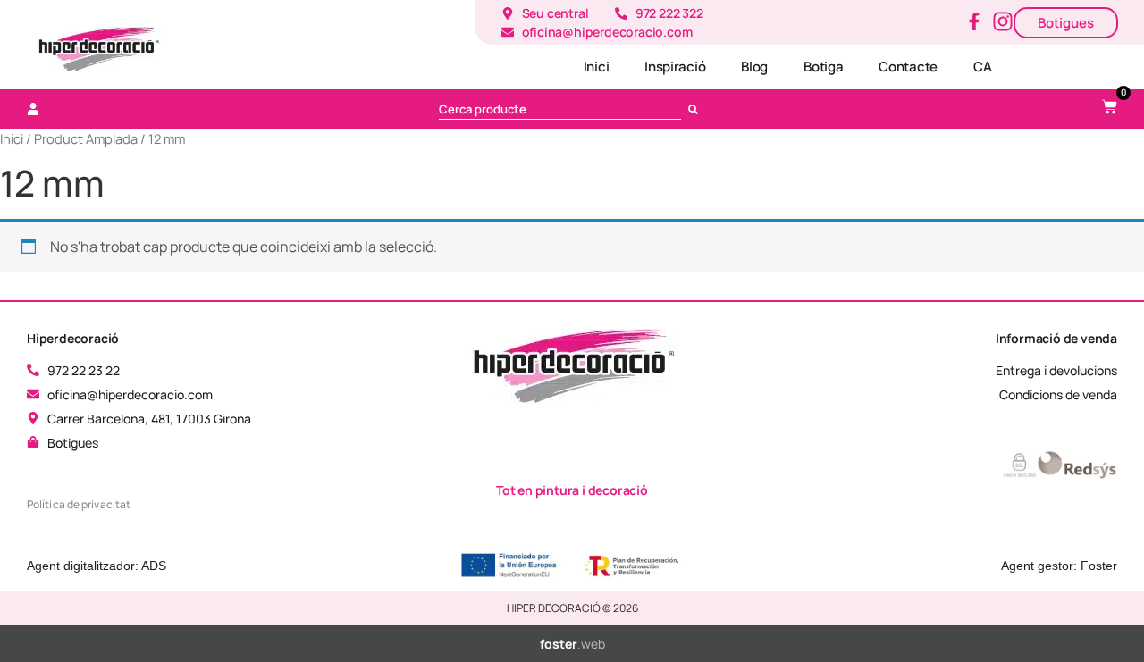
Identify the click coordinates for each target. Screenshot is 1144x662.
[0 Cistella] (1109, 106)
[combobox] (560, 109)
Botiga (823, 66)
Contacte (908, 66)
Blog (754, 66)
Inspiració (674, 66)
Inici (597, 66)
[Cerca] (696, 109)
